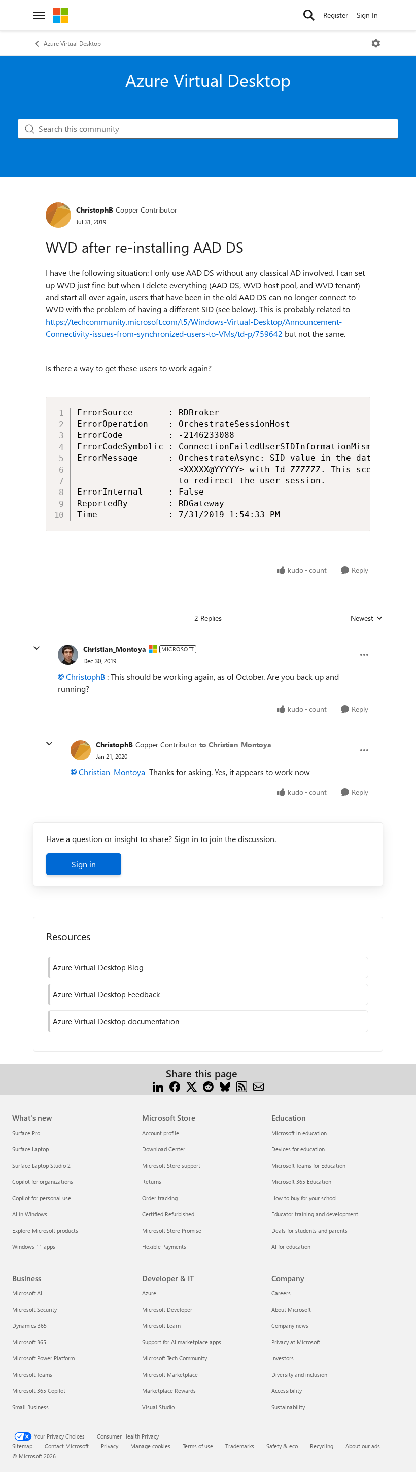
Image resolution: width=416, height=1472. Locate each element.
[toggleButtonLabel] (376, 43)
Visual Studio (158, 1407)
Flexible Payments (164, 1246)
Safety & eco (282, 1446)
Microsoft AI (27, 1293)
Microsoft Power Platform (43, 1358)
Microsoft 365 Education (301, 1181)
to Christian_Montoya (235, 744)
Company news (289, 1325)
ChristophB (94, 210)
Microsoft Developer (167, 1309)
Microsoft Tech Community (174, 1358)
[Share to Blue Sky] (225, 1085)
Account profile (160, 1133)
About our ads (362, 1446)
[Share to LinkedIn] (158, 1085)
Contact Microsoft (67, 1446)
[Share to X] (191, 1085)
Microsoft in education (299, 1133)
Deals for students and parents (309, 1230)
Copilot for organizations (42, 1181)
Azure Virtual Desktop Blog (98, 967)
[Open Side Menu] (39, 15)
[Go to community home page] (60, 15)
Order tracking (160, 1198)
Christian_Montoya (114, 649)
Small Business (30, 1407)
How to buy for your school (304, 1198)
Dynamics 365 (29, 1325)
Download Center (163, 1149)
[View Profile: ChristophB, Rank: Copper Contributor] (58, 215)
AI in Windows (29, 1214)
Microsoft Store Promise (171, 1230)
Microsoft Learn (161, 1325)
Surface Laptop (30, 1149)
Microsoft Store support (171, 1165)
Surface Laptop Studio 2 (41, 1165)
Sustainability (288, 1407)
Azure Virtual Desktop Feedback (106, 994)
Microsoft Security (34, 1309)
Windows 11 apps (33, 1246)
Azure (149, 1293)
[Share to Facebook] (174, 1085)
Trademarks (239, 1446)
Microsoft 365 (29, 1342)
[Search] (309, 15)
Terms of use (198, 1446)
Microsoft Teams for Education (308, 1165)
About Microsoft (291, 1309)
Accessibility (286, 1390)
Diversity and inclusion (299, 1374)
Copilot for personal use (41, 1198)
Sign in (84, 864)
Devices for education (298, 1149)
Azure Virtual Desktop (72, 43)
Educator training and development (314, 1214)
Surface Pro (26, 1133)
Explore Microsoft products (45, 1230)
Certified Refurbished (168, 1214)
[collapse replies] (36, 648)
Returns (151, 1181)
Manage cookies (150, 1446)
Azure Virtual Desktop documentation (116, 1021)
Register (335, 15)
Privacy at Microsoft (295, 1342)
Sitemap (22, 1446)
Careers (281, 1293)
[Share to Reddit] (208, 1085)
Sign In (367, 15)
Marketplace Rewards (169, 1390)
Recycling (321, 1446)
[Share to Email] (258, 1085)
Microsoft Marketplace (170, 1374)
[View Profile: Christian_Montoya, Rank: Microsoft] (68, 655)
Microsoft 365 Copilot (38, 1390)
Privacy (109, 1446)
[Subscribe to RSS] (241, 1085)
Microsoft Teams (32, 1374)
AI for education (290, 1246)
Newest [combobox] (367, 618)
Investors (282, 1358)
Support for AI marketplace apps (181, 1342)
